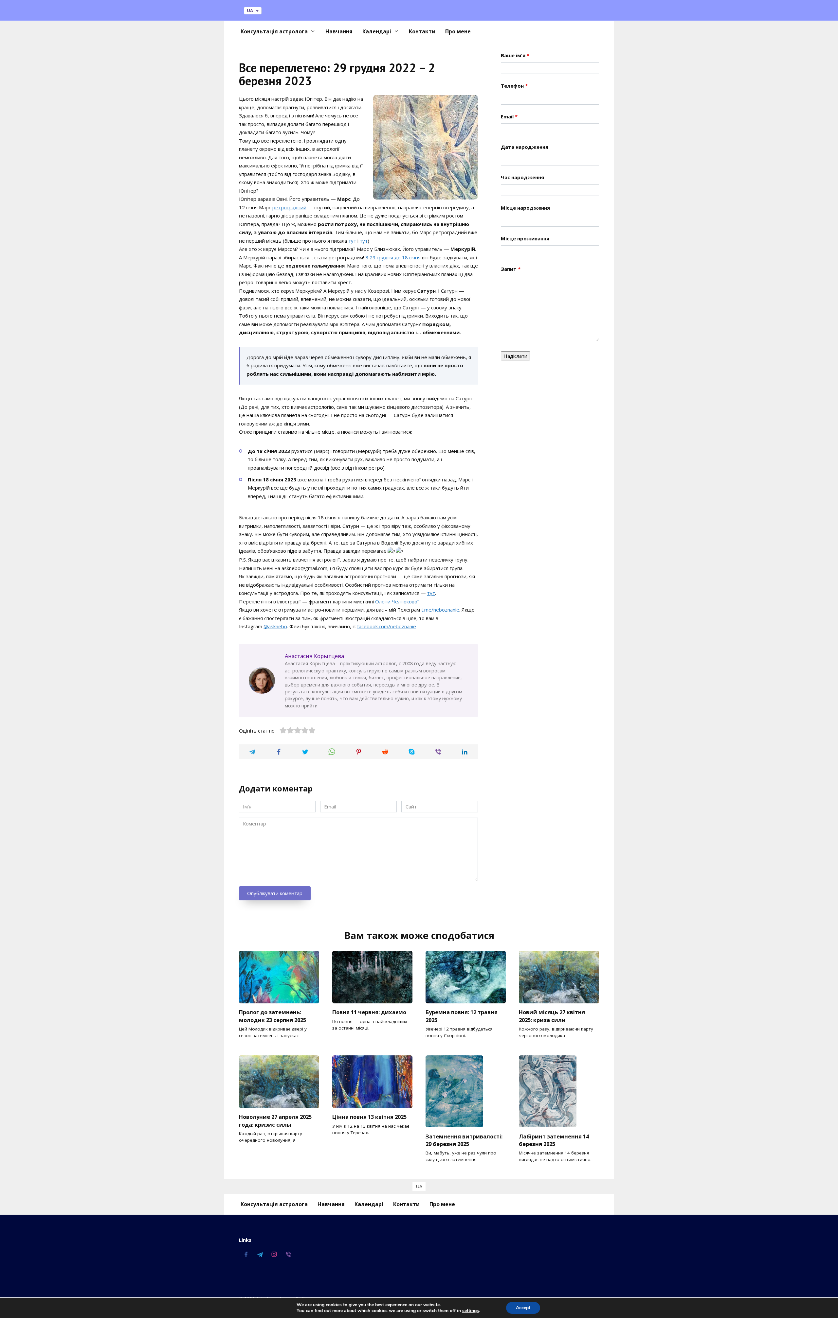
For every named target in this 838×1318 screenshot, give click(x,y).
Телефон (514, 85)
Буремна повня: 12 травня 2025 (462, 1015)
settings (470, 1311)
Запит (510, 269)
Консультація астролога (274, 31)
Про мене (458, 31)
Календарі (376, 31)
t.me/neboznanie (440, 609)
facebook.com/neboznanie (386, 626)
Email (509, 116)
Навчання (339, 31)
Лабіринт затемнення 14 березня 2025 (554, 1139)
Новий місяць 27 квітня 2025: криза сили (552, 1015)
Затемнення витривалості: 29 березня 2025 (464, 1139)
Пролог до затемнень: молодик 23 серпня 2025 (272, 1015)
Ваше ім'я (515, 55)
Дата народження (524, 147)
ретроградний (289, 207)
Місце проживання (525, 238)
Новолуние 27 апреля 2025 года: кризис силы (275, 1120)
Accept (523, 1308)
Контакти (422, 31)
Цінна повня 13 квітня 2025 (369, 1116)
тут (352, 240)
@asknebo (275, 626)
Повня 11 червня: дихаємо (369, 1012)
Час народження (522, 177)
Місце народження (525, 207)
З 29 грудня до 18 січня (393, 257)
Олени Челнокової (397, 601)
